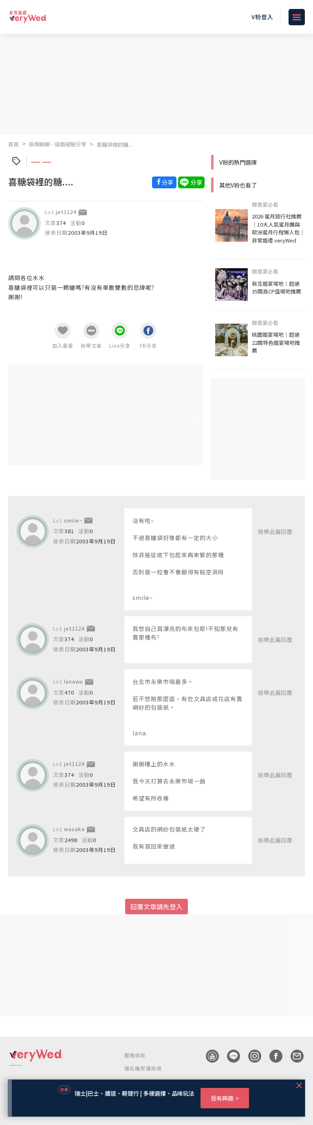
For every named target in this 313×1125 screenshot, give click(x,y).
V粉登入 (262, 17)
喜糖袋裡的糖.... (115, 144)
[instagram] (250, 1056)
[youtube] (208, 1056)
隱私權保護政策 (143, 1068)
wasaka (74, 829)
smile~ (73, 520)
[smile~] (32, 531)
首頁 (13, 144)
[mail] (293, 1056)
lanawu (73, 681)
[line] (229, 1056)
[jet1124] (24, 223)
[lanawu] (32, 693)
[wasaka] (32, 840)
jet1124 (66, 212)
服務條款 (135, 1055)
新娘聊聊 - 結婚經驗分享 (57, 144)
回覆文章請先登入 (156, 906)
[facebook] (271, 1056)
